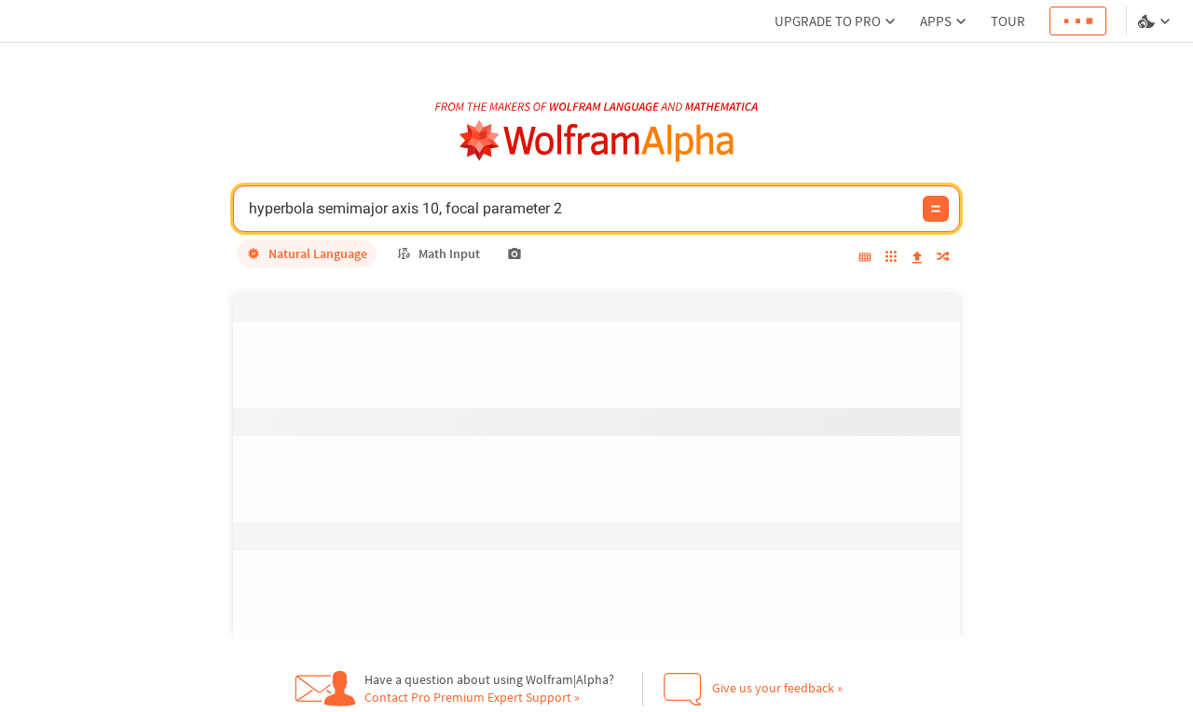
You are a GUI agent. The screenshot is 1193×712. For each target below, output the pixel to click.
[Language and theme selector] (1155, 21)
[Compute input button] (936, 209)
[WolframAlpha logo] (596, 141)
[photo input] (514, 253)
